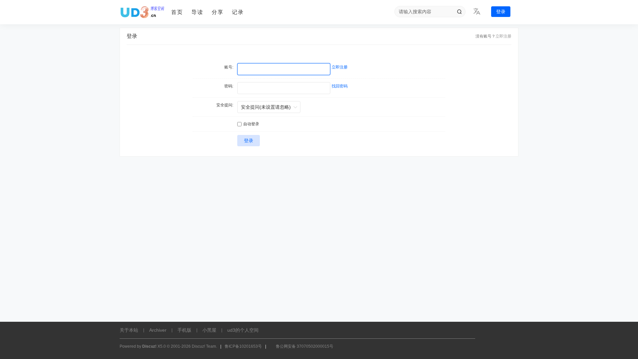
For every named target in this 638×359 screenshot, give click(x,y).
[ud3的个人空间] (143, 12)
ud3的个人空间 (243, 330)
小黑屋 (209, 330)
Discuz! (149, 346)
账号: (228, 67)
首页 (177, 12)
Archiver (157, 330)
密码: (228, 86)
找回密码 (340, 86)
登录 (500, 11)
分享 (218, 12)
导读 (197, 12)
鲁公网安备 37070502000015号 (304, 346)
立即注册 (503, 36)
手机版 (184, 330)
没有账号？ (485, 36)
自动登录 (251, 124)
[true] (459, 11)
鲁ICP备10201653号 (243, 346)
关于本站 (129, 330)
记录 (238, 12)
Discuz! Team (204, 346)
